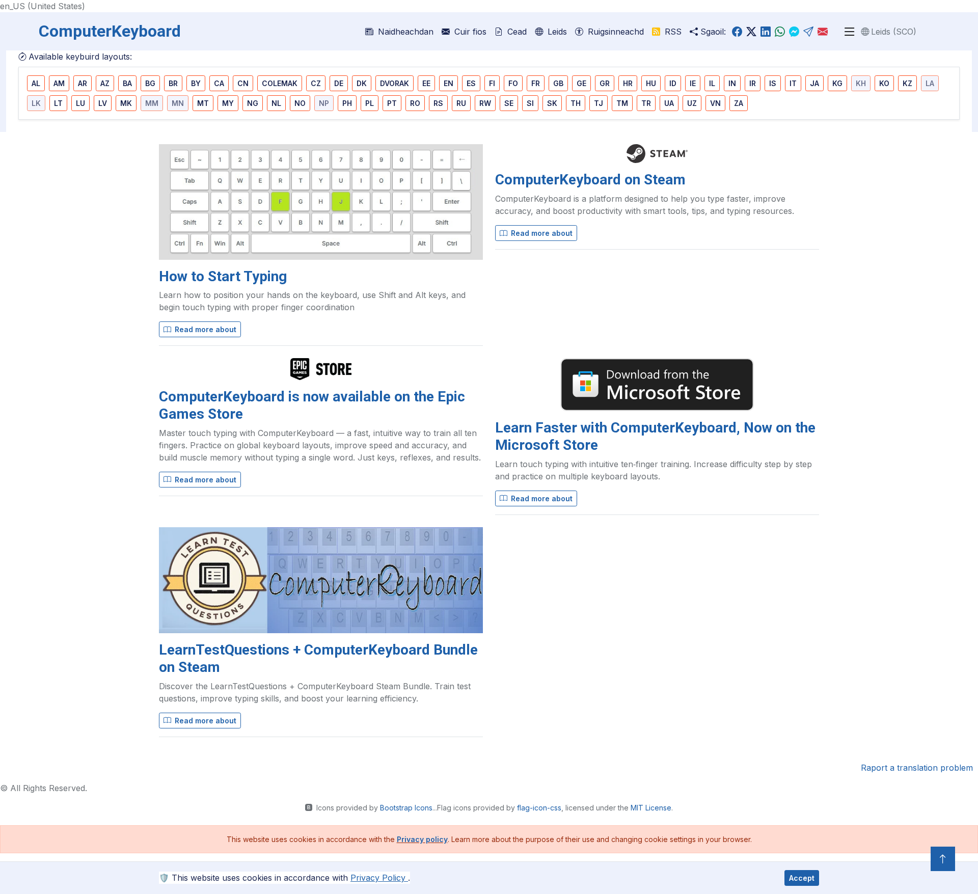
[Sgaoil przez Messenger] (794, 31)
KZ (907, 83)
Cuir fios (469, 31)
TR (646, 103)
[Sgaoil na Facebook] (737, 31)
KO (884, 83)
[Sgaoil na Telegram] (808, 31)
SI (530, 103)
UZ (692, 103)
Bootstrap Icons (406, 807)
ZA (738, 103)
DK (362, 83)
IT (793, 83)
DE (338, 83)
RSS (672, 31)
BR (173, 83)
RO (415, 103)
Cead (516, 31)
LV (102, 103)
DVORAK (394, 83)
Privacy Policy (379, 878)
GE (581, 83)
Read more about (204, 329)
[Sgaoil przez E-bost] (823, 31)
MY (228, 103)
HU (651, 83)
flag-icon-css (539, 807)
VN (715, 103)
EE (426, 83)
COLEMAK (279, 83)
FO (513, 83)
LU (80, 103)
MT (203, 103)
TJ (598, 103)
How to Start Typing (223, 276)
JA (814, 83)
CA (219, 83)
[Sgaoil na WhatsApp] (780, 31)
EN (448, 83)
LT (58, 103)
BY (196, 83)
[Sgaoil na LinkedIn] (765, 31)
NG (252, 103)
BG (150, 83)
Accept (801, 878)
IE (693, 83)
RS (438, 103)
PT (392, 103)
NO (300, 103)
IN (732, 83)
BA (127, 83)
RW (485, 103)
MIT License (651, 807)
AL (36, 83)
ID (672, 83)
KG (837, 83)
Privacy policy (422, 839)
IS (772, 83)
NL (276, 103)
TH (575, 103)
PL (369, 103)
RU (461, 103)
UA (669, 103)
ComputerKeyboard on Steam (590, 179)
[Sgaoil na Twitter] (751, 31)
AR (82, 83)
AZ (105, 83)
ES (471, 83)
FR (535, 83)
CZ (316, 83)
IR (752, 83)
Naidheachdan (404, 31)
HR (628, 83)
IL (712, 83)
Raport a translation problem (917, 768)
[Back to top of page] (943, 859)
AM (59, 83)
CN (243, 83)
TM (622, 103)
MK (126, 103)
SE (508, 103)
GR (605, 83)
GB (558, 83)
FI (492, 83)
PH (347, 103)
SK (552, 103)
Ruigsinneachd (614, 31)
